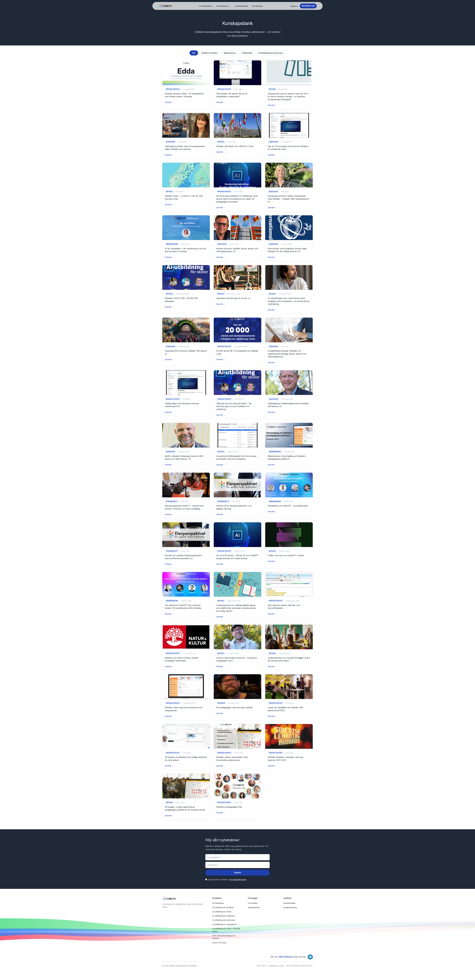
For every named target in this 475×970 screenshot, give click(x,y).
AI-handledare (205, 6)
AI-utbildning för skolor (221, 911)
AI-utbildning (222, 6)
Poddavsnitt (247, 53)
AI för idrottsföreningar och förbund (223, 937)
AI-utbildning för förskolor (223, 907)
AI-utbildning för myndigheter (224, 924)
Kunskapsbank (241, 6)
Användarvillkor (289, 903)
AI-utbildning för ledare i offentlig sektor (226, 930)
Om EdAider (257, 6)
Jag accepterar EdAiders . (228, 879)
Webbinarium (230, 53)
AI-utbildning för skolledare (223, 916)
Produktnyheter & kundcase (270, 53)
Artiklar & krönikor (210, 53)
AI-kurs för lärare (219, 942)
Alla (193, 53)
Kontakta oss (308, 5)
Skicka (237, 872)
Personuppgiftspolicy (237, 879)
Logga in (294, 6)
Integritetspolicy (290, 907)
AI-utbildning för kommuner (223, 920)
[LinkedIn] (310, 956)
